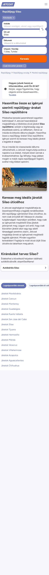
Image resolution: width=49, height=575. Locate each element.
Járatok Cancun (8, 298)
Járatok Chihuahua (10, 365)
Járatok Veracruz (9, 345)
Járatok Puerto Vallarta (12, 314)
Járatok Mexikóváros (11, 293)
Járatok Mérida (8, 340)
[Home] (8, 4)
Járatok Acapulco (9, 355)
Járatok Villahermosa (11, 350)
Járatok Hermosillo (10, 334)
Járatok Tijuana (8, 329)
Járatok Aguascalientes (12, 360)
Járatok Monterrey (10, 304)
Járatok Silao (7, 324)
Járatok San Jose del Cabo (14, 319)
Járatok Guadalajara (10, 309)
